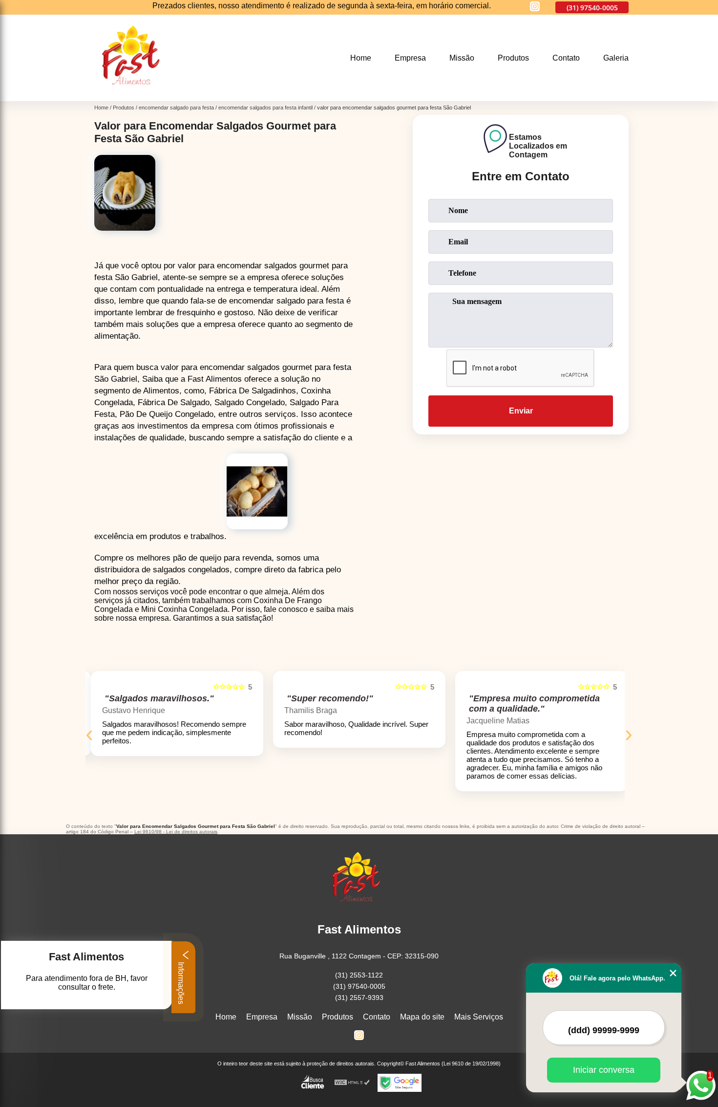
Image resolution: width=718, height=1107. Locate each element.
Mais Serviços (478, 1017)
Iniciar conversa (603, 1070)
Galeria (616, 58)
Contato (566, 58)
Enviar (521, 411)
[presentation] (89, 733)
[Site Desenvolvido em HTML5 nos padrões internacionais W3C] (352, 1082)
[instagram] (535, 7)
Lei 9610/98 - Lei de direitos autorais (175, 831)
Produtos (513, 58)
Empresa (410, 58)
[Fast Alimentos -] (134, 95)
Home (360, 58)
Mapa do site (422, 1017)
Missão (461, 58)
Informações (181, 982)
